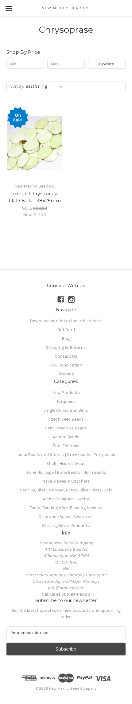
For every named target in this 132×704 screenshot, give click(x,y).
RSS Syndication (66, 365)
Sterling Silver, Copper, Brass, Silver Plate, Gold (66, 490)
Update (107, 63)
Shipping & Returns (66, 347)
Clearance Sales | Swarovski (66, 516)
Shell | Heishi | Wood (66, 463)
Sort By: (17, 86)
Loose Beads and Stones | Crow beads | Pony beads (66, 454)
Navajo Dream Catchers (66, 481)
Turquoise (66, 401)
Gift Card (66, 329)
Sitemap (66, 374)
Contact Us (66, 356)
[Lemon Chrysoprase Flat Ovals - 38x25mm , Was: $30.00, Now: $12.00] (34, 143)
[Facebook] (60, 299)
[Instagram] (71, 299)
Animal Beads (66, 437)
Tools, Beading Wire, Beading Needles (66, 507)
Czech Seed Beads (66, 419)
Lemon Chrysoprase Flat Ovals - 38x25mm (35, 197)
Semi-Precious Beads (66, 428)
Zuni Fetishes (66, 445)
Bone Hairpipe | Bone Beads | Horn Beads (66, 472)
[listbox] (45, 86)
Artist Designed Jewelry (66, 499)
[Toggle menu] (8, 8)
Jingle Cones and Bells (66, 410)
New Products (66, 392)
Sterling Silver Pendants (66, 525)
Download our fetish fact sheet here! (66, 320)
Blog (66, 338)
